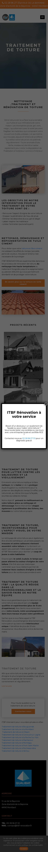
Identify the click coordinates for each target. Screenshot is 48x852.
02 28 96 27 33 (28, 438)
